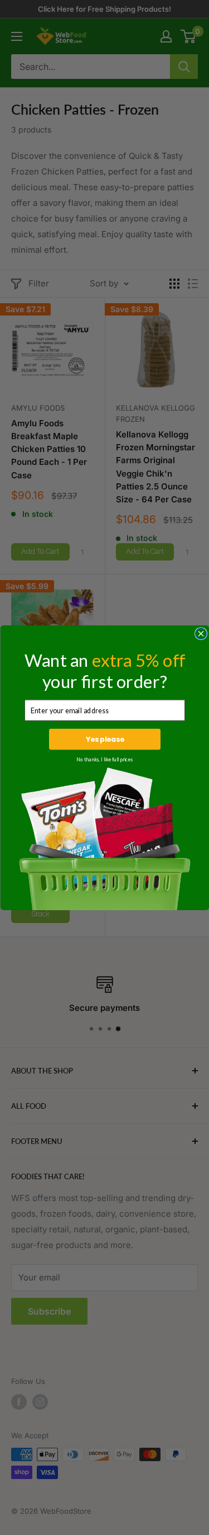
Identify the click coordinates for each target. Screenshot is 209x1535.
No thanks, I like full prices (104, 759)
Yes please (104, 739)
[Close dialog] (200, 633)
